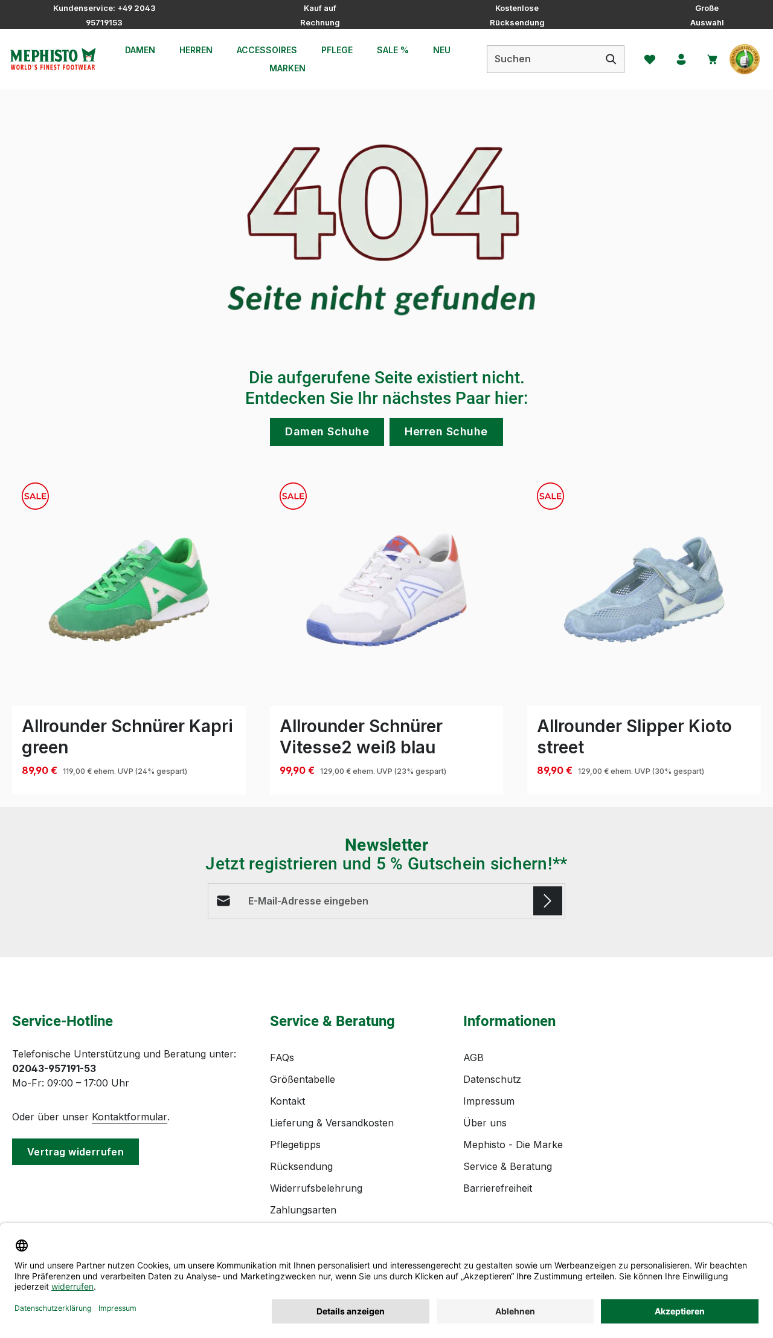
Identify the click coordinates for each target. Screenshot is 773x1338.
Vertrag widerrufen (75, 1152)
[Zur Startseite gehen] (52, 59)
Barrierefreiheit (497, 1188)
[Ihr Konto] (681, 59)
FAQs (282, 1057)
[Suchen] (611, 59)
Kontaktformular (129, 1117)
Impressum (489, 1101)
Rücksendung (301, 1166)
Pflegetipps (295, 1144)
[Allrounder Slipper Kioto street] (644, 590)
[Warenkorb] (712, 59)
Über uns (485, 1123)
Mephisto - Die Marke (513, 1144)
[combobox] (543, 59)
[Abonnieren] (547, 900)
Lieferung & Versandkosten (332, 1123)
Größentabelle (302, 1079)
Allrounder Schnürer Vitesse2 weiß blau (361, 737)
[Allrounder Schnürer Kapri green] (129, 590)
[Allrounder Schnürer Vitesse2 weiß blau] (387, 590)
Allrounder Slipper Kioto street (634, 737)
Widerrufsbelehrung (316, 1188)
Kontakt (287, 1101)
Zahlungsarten (303, 1210)
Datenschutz (492, 1079)
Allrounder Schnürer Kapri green (127, 737)
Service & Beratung (507, 1166)
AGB (473, 1057)
